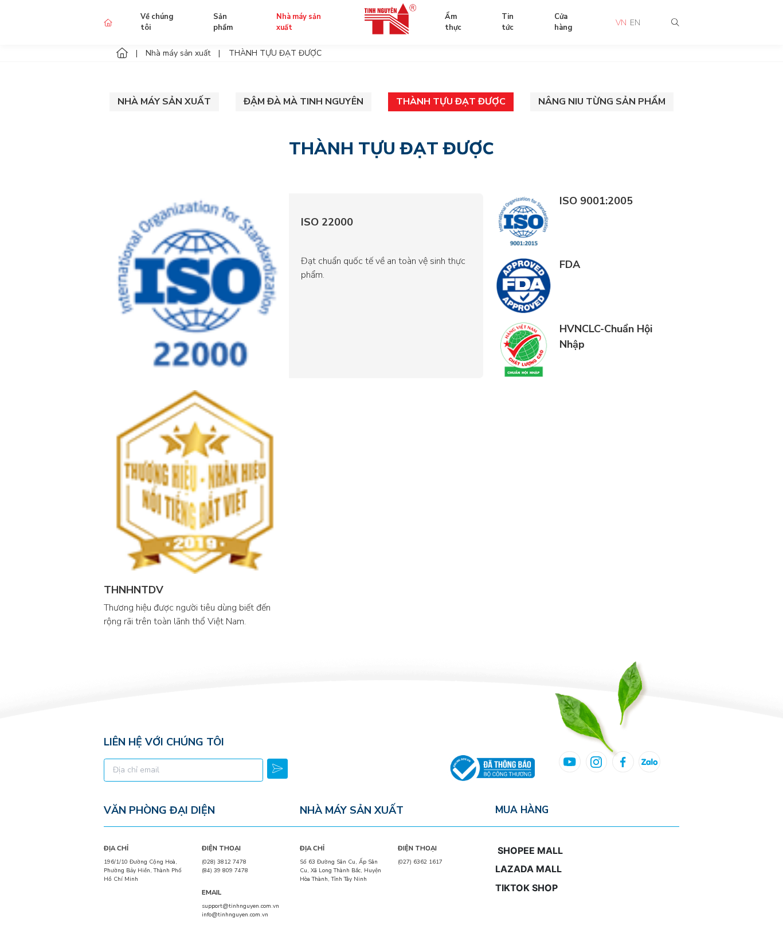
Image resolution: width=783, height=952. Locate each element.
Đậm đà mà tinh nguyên (303, 101)
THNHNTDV (133, 590)
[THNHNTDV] (195, 482)
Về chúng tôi (156, 22)
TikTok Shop (526, 887)
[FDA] (523, 285)
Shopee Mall (530, 850)
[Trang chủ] (122, 53)
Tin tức (508, 22)
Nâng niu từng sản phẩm (601, 101)
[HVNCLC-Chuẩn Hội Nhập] (523, 349)
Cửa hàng (563, 22)
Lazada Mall (528, 869)
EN (635, 22)
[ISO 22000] (196, 285)
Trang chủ (108, 22)
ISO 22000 (327, 222)
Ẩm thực (453, 22)
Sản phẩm (223, 22)
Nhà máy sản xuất (298, 22)
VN (621, 22)
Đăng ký (277, 769)
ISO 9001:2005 (596, 201)
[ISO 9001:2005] (523, 221)
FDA (569, 264)
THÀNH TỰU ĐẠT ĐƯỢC (451, 101)
